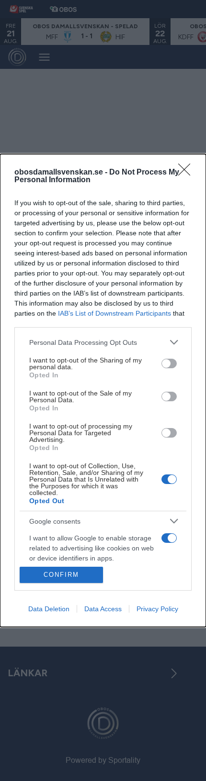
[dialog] (103, 390)
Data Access (103, 609)
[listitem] (103, 342)
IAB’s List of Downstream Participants (114, 313)
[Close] (187, 173)
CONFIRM (61, 574)
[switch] (169, 363)
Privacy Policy (157, 609)
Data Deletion (48, 609)
